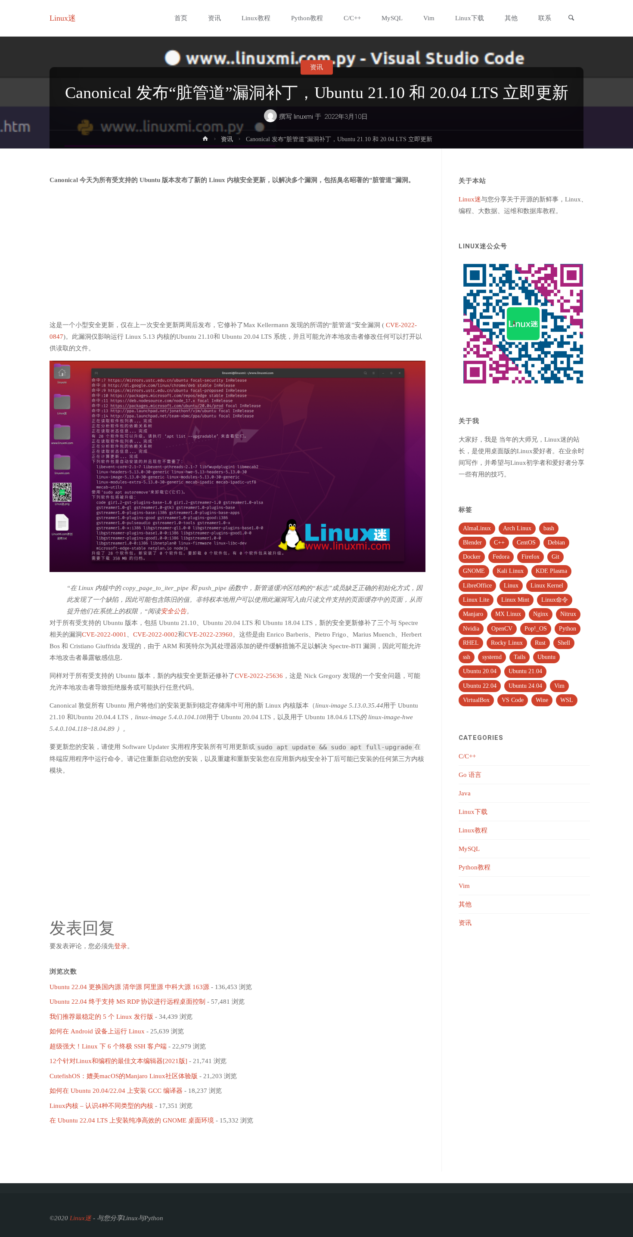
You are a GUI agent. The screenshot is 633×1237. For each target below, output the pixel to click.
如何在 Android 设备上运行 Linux (97, 1031)
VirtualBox (476, 700)
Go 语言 (470, 774)
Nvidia (471, 628)
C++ (499, 542)
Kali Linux (510, 571)
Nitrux (568, 614)
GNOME (474, 571)
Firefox (530, 557)
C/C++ (467, 756)
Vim (559, 686)
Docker (472, 557)
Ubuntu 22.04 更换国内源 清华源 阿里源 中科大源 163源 (129, 986)
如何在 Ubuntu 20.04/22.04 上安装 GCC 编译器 (116, 1090)
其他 (465, 904)
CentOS (526, 542)
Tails (519, 657)
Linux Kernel (547, 585)
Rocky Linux (507, 643)
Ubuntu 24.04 (525, 686)
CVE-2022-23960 (208, 634)
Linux (511, 585)
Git (555, 557)
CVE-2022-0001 (104, 634)
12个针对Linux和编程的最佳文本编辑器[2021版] (118, 1061)
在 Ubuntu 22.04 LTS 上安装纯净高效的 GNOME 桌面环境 (132, 1120)
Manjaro (473, 614)
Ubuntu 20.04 (479, 671)
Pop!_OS (535, 628)
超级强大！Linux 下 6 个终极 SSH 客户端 (108, 1046)
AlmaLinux (477, 528)
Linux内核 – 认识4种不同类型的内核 (101, 1105)
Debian (556, 542)
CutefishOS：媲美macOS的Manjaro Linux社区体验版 (124, 1076)
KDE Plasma (551, 571)
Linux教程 (473, 830)
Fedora (501, 557)
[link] (571, 18)
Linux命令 (554, 600)
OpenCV (501, 628)
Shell (564, 643)
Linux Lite (476, 600)
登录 (120, 946)
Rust (540, 643)
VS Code (513, 700)
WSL (566, 700)
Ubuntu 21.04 (525, 671)
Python (567, 628)
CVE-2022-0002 (155, 634)
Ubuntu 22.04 (479, 686)
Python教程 (474, 867)
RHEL (471, 643)
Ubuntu (546, 657)
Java (465, 793)
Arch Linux (517, 528)
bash (548, 528)
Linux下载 (473, 811)
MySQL (469, 848)
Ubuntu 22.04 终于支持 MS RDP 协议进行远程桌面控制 (127, 1001)
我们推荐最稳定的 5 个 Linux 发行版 (101, 1016)
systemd (492, 657)
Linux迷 (63, 18)
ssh (466, 657)
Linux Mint (515, 600)
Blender (472, 542)
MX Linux (508, 614)
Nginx (540, 614)
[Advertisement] (237, 252)
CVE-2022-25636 (259, 675)
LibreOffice (477, 585)
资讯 (316, 67)
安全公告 (173, 611)
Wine (542, 700)
